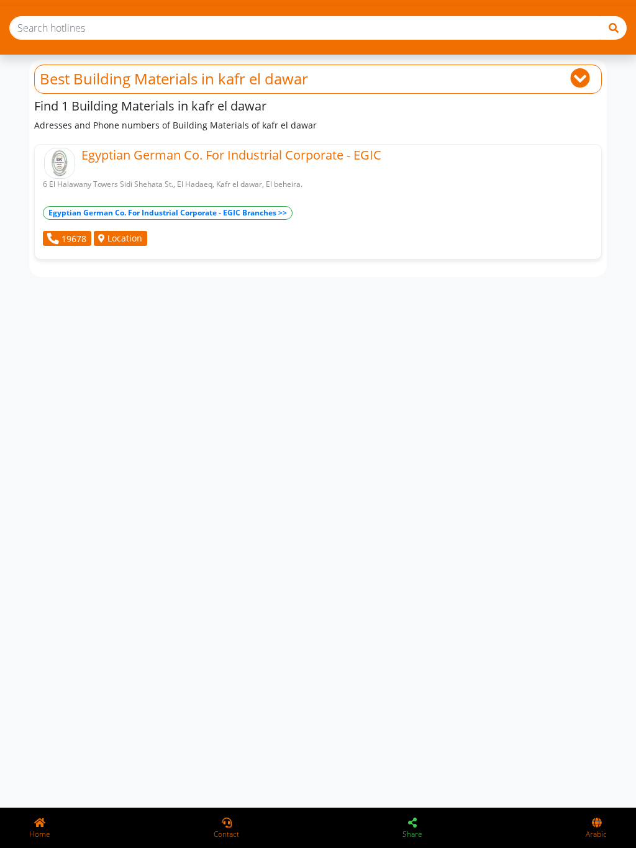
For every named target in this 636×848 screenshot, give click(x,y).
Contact (226, 834)
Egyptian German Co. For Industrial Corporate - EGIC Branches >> (167, 212)
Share (412, 834)
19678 (72, 239)
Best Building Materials (119, 78)
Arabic (596, 834)
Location (123, 238)
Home (39, 834)
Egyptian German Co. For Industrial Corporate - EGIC (231, 155)
